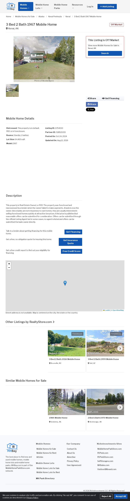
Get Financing (73, 232)
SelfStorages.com (105, 461)
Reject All (106, 496)
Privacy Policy (73, 461)
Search (105, 53)
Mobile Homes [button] (24, 6)
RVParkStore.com (105, 457)
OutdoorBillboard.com (106, 469)
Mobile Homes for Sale (46, 449)
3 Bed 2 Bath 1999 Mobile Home (103, 359)
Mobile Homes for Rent (46, 453)
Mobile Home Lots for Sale (48, 468)
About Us (71, 453)
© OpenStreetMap (117, 310)
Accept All (121, 496)
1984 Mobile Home (58, 418)
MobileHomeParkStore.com (18, 468)
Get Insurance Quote (70, 242)
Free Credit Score (71, 251)
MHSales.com (103, 465)
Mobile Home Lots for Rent (48, 472)
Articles (39, 457)
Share (92, 98)
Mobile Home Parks (60, 6)
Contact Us (72, 449)
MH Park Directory (45, 478)
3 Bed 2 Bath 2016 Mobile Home (64, 359)
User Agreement (74, 465)
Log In (90, 6)
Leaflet (107, 310)
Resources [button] (77, 5)
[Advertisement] (44, 104)
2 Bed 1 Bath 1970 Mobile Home (103, 418)
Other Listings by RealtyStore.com (29, 322)
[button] (110, 6)
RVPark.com (102, 453)
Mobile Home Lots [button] (42, 6)
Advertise (71, 457)
